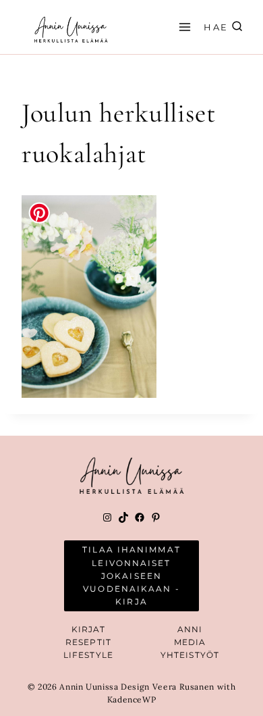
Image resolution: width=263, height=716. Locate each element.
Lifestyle (88, 655)
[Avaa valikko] (183, 26)
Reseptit (88, 642)
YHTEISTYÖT (189, 655)
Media (190, 642)
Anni (189, 629)
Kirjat (88, 629)
